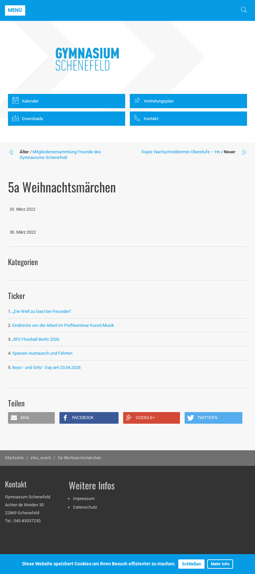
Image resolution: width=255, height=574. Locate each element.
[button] (31, 418)
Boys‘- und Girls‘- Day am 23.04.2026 (46, 367)
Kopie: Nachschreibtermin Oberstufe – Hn (180, 151)
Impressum (84, 498)
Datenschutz (85, 507)
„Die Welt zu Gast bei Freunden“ (42, 311)
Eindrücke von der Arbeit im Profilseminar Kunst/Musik (63, 325)
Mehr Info (220, 563)
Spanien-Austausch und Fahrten (42, 353)
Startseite (14, 458)
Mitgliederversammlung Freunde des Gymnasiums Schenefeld (60, 154)
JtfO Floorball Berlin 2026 (35, 339)
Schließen (191, 563)
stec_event (41, 458)
